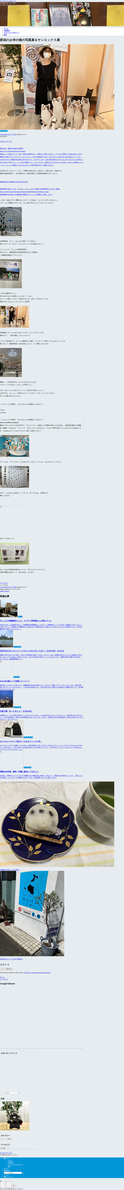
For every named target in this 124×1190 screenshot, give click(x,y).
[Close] (14, 1186)
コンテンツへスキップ (8, 1)
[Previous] (3, 1184)
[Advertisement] (16, 1003)
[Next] (9, 1184)
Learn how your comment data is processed (37, 972)
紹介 (9, 1166)
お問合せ (11, 1162)
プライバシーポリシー (15, 1164)
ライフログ (4, 583)
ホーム (10, 1160)
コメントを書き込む (6, 969)
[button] (25, 134)
